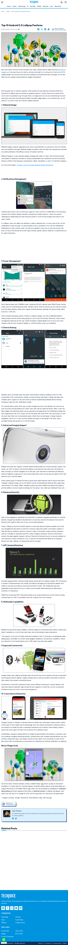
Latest (14, 6)
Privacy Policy (57, 943)
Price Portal (5, 931)
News (3, 920)
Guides (3, 934)
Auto (51, 6)
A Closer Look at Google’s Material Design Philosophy (35, 165)
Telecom (4, 922)
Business (45, 6)
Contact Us (49, 943)
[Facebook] (38, 29)
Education (58, 6)
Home (9, 6)
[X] (41, 29)
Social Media (19, 920)
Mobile (39, 6)
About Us (40, 943)
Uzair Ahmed (16, 811)
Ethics (65, 943)
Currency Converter (7, 936)
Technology (22, 6)
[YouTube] (16, 908)
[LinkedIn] (45, 29)
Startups (33, 6)
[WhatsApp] (48, 29)
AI (27, 6)
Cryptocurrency (20, 922)
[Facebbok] (3, 908)
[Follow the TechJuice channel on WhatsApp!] (4, 939)
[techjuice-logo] (34, 2)
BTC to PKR (19, 934)
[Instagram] (11, 908)
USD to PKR (19, 931)
